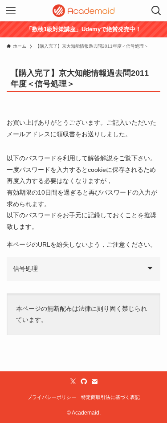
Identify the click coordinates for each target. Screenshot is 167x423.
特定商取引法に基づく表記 (110, 397)
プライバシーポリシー (51, 397)
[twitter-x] (73, 382)
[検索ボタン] (156, 10)
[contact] (94, 382)
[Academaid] (84, 10)
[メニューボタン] (10, 10)
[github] (84, 382)
